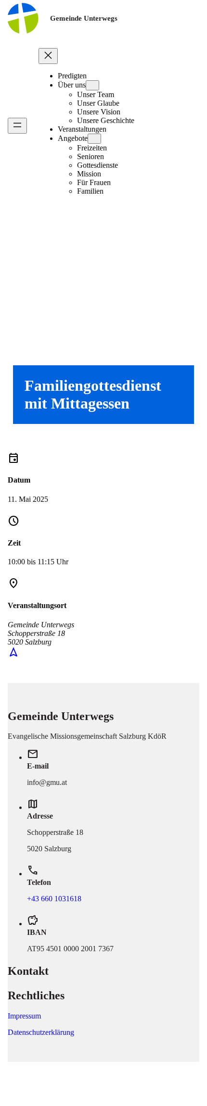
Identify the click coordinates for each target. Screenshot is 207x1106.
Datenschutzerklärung (41, 1032)
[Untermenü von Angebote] (94, 139)
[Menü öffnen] (17, 126)
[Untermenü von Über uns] (92, 85)
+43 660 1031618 (54, 899)
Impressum (24, 1016)
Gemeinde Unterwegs (83, 18)
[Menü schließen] (48, 56)
